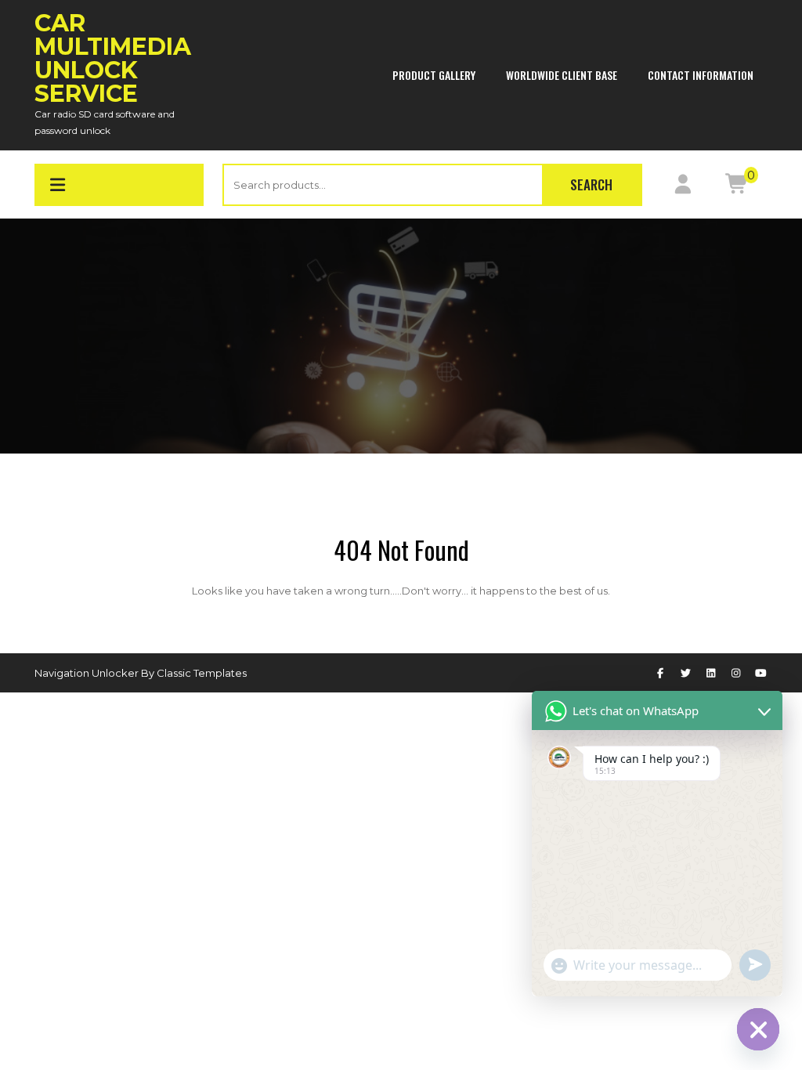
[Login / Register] (682, 187)
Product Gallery (433, 75)
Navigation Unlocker (87, 673)
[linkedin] (710, 673)
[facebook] (660, 673)
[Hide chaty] (758, 1029)
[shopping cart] (737, 187)
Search (591, 184)
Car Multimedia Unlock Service (112, 58)
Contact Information (700, 75)
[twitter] (685, 673)
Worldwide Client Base (561, 75)
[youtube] (761, 673)
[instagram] (736, 673)
